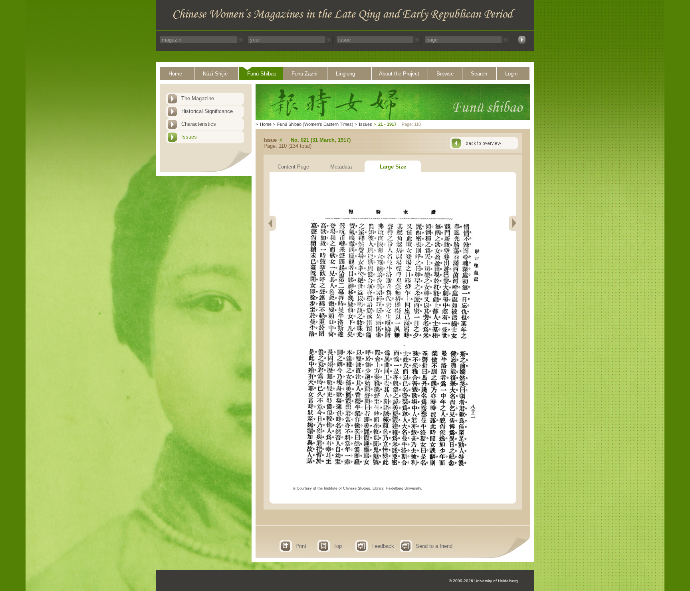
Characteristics (198, 124)
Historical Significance (207, 111)
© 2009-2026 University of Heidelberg (483, 581)
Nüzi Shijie (215, 74)
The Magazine (197, 98)
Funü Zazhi (304, 74)
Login (511, 74)
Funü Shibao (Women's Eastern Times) (315, 124)
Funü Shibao (261, 74)
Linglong (345, 74)
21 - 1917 (387, 124)
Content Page (293, 167)
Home (175, 74)
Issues (189, 137)
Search (479, 74)
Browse (445, 74)
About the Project (399, 74)
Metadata (341, 167)
